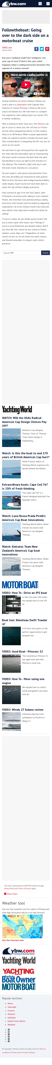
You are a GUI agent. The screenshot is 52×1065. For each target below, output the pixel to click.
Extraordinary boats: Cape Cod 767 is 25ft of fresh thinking (25, 486)
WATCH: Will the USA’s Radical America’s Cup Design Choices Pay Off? (24, 422)
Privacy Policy (9, 888)
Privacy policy (16, 1052)
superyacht (22, 104)
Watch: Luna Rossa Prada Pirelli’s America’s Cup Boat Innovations (24, 518)
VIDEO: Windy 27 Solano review (22, 710)
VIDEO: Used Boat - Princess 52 (22, 651)
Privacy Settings (29, 1052)
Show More (11, 893)
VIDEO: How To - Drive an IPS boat (24, 593)
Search (45, 252)
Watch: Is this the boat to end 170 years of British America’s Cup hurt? (25, 455)
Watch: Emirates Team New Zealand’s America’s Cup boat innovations (21, 550)
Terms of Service (24, 888)
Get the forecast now (13, 940)
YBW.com (7, 47)
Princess (41, 123)
